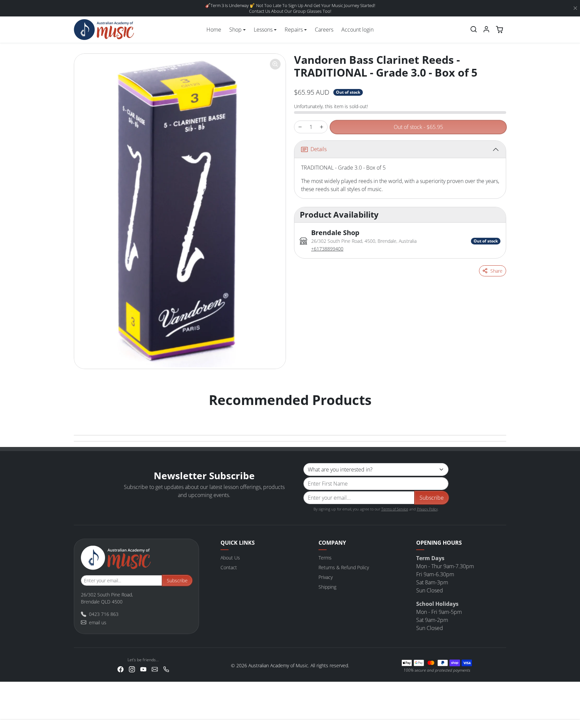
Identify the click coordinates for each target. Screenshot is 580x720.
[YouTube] (143, 669)
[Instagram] (132, 669)
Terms (325, 557)
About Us (230, 557)
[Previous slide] (81, 413)
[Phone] (166, 669)
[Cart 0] (499, 29)
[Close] (575, 8)
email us (97, 622)
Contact (229, 567)
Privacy (326, 577)
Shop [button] (235, 29)
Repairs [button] (294, 29)
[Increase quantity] (322, 127)
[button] (473, 29)
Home (213, 29)
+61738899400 (327, 248)
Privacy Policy (427, 508)
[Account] (486, 29)
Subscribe (432, 497)
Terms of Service (394, 508)
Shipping (327, 587)
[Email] (154, 669)
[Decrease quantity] (300, 127)
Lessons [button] (263, 29)
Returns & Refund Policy (344, 567)
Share (496, 271)
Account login (357, 29)
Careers (324, 29)
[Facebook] (120, 669)
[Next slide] (499, 413)
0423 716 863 (103, 614)
